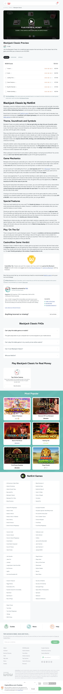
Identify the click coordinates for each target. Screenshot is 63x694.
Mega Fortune (39, 556)
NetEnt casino (48, 275)
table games (6, 117)
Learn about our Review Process (12, 307)
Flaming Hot (45, 440)
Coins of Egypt (39, 495)
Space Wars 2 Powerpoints (42, 589)
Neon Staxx (38, 574)
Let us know (53, 314)
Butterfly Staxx (39, 486)
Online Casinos (26, 656)
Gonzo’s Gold (10, 532)
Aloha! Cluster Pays (11, 489)
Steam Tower (10, 605)
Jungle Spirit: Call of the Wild (13, 565)
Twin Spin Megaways (12, 611)
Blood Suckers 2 (40, 483)
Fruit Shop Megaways (41, 525)
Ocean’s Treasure (11, 580)
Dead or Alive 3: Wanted (12, 516)
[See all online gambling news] (28, 626)
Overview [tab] (13, 57)
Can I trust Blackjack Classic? (14, 349)
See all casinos (17, 386)
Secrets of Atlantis (40, 580)
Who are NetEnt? (10, 355)
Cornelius (38, 498)
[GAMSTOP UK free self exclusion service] (39, 683)
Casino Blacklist (45, 653)
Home (6, 7)
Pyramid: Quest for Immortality (14, 589)
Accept (33, 689)
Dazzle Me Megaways (12, 507)
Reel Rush (9, 592)
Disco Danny (10, 519)
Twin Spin (9, 608)
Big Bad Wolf (49, 303)
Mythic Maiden (39, 568)
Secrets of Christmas (41, 583)
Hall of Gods (9, 550)
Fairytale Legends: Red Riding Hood (44, 510)
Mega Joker (38, 559)
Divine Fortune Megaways (13, 525)
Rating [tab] (6, 57)
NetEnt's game (24, 113)
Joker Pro (9, 559)
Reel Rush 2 (9, 595)
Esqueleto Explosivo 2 (51, 305)
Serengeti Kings (39, 586)
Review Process (7, 653)
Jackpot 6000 (39, 550)
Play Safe (5, 658)
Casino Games (25, 650)
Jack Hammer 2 (39, 547)
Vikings (8, 614)
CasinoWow (17, 670)
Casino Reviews (26, 661)
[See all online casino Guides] (6, 626)
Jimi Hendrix (10, 556)
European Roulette (40, 507)
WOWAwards (25, 648)
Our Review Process (24, 98)
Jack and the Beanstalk (41, 541)
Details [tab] (20, 57)
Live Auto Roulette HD (12, 574)
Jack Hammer (39, 544)
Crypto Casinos (45, 648)
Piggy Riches (10, 583)
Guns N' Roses (10, 547)
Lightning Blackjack (47, 268)
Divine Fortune (10, 522)
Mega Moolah (46, 465)
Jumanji (8, 562)
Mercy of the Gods (40, 562)
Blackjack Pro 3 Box (11, 498)
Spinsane (38, 592)
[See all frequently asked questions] (52, 626)
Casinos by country (46, 650)
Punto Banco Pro (11, 586)
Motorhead (38, 565)
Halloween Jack (39, 532)
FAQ (4, 656)
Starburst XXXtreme (40, 598)
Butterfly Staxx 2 (40, 489)
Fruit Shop (38, 522)
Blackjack (47, 169)
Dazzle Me (38, 501)
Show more (25, 282)
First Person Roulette (17, 465)
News (4, 661)
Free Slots (24, 653)
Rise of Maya (10, 598)
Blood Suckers (10, 501)
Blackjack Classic (11, 495)
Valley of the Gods (50, 301)
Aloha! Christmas (11, 486)
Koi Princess (9, 568)
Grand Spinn (10, 541)
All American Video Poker (13, 483)
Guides (5, 663)
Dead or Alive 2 (10, 513)
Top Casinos (25, 658)
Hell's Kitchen (39, 535)
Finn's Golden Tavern (41, 516)
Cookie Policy (20, 690)
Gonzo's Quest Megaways (13, 538)
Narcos (37, 571)
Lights (8, 571)
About (5, 648)
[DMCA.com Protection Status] (49, 683)
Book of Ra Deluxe (17, 440)
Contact (5, 650)
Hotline (37, 538)
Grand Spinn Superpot (12, 544)
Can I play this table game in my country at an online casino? (23, 342)
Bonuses (24, 663)
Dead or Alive (10, 510)
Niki (9, 46)
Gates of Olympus (17, 416)
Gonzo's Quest (10, 535)
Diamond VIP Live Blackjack (46, 416)
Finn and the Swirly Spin (41, 513)
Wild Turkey (9, 617)
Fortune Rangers (40, 519)
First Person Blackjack (35, 268)
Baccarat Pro (10, 492)
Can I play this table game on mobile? (16, 330)
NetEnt (10, 7)
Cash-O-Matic (39, 492)
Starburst (38, 595)
